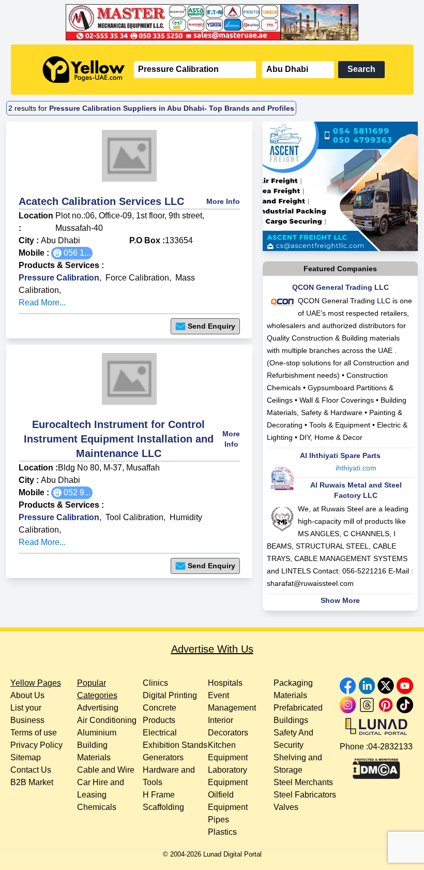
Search (361, 69)
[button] (72, 253)
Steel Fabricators (305, 794)
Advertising (97, 707)
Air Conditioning (107, 720)
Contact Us (30, 769)
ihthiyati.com (356, 468)
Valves (286, 807)
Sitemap (25, 757)
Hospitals (225, 683)
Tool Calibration (134, 517)
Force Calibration (137, 277)
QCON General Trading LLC (340, 287)
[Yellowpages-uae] (84, 69)
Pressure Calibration (59, 277)
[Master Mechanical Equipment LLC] (212, 22)
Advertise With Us (212, 649)
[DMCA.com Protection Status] (376, 766)
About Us (27, 695)
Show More (340, 600)
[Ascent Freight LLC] (340, 186)
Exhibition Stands (175, 745)
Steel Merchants (303, 782)
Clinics (155, 683)
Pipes (218, 819)
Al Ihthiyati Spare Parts (340, 455)
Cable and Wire (105, 769)
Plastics (222, 832)
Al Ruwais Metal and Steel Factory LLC (356, 490)
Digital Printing (170, 695)
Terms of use (33, 732)
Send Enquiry (211, 326)
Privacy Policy (36, 745)
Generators (163, 757)
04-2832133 (390, 746)
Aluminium (96, 732)
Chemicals (96, 807)
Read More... (42, 302)
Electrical (160, 732)
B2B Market (31, 782)
